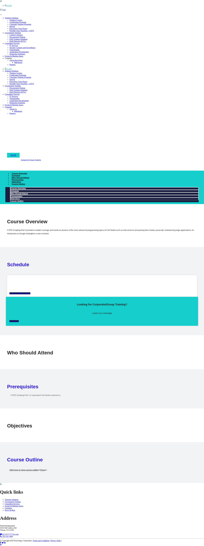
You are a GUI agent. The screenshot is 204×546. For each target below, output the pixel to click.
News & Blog (10, 510)
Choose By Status (37, 141)
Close (42, 470)
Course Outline (18, 184)
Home (9, 141)
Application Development (19, 52)
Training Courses (15, 20)
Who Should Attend (20, 178)
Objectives (16, 182)
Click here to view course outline (23, 470)
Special (12, 26)
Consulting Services (12, 43)
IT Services (13, 46)
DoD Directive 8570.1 (17, 41)
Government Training (13, 33)
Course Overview (19, 173)
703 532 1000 (7, 536)
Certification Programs (17, 22)
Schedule (16, 176)
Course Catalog (20, 141)
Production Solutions (17, 54)
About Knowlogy (16, 60)
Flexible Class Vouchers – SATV (21, 31)
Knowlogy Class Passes (18, 29)
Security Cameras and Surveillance (22, 48)
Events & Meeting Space (14, 56)
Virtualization (14, 50)
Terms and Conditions (41, 541)
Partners (12, 65)
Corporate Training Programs (20, 24)
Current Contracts (16, 35)
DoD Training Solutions (18, 39)
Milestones (18, 63)
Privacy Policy (56, 541)
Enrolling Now (52, 141)
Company (8, 107)
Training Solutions (11, 18)
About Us (13, 109)
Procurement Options (17, 37)
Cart (4, 10)
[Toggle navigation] (1, 14)
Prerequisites (18, 180)
